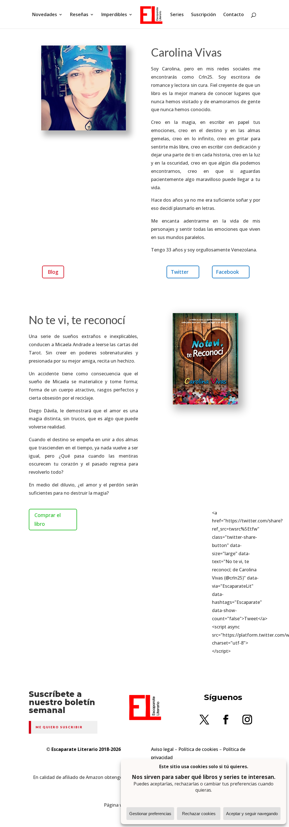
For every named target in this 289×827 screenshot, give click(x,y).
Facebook (227, 271)
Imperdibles (114, 15)
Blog (53, 271)
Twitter (180, 271)
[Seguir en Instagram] (247, 719)
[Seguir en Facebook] (225, 719)
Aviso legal (162, 749)
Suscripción (203, 15)
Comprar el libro (47, 519)
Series (177, 15)
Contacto (233, 15)
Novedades (44, 15)
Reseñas (79, 15)
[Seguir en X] (204, 719)
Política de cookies (198, 749)
